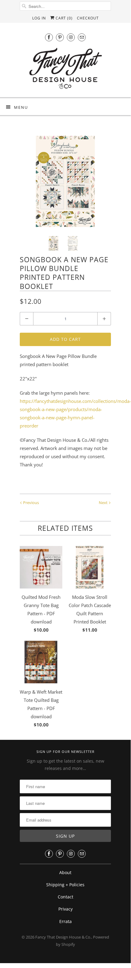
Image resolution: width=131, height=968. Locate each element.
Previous (30, 502)
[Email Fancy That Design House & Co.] (82, 37)
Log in (39, 18)
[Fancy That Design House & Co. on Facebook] (49, 37)
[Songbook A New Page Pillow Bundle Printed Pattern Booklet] (65, 181)
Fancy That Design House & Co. (63, 937)
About (65, 872)
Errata (65, 921)
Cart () (63, 18)
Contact (65, 897)
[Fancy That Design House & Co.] (65, 70)
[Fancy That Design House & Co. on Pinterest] (60, 37)
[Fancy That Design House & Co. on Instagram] (71, 37)
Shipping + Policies (65, 884)
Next (104, 502)
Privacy (65, 909)
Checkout (88, 18)
